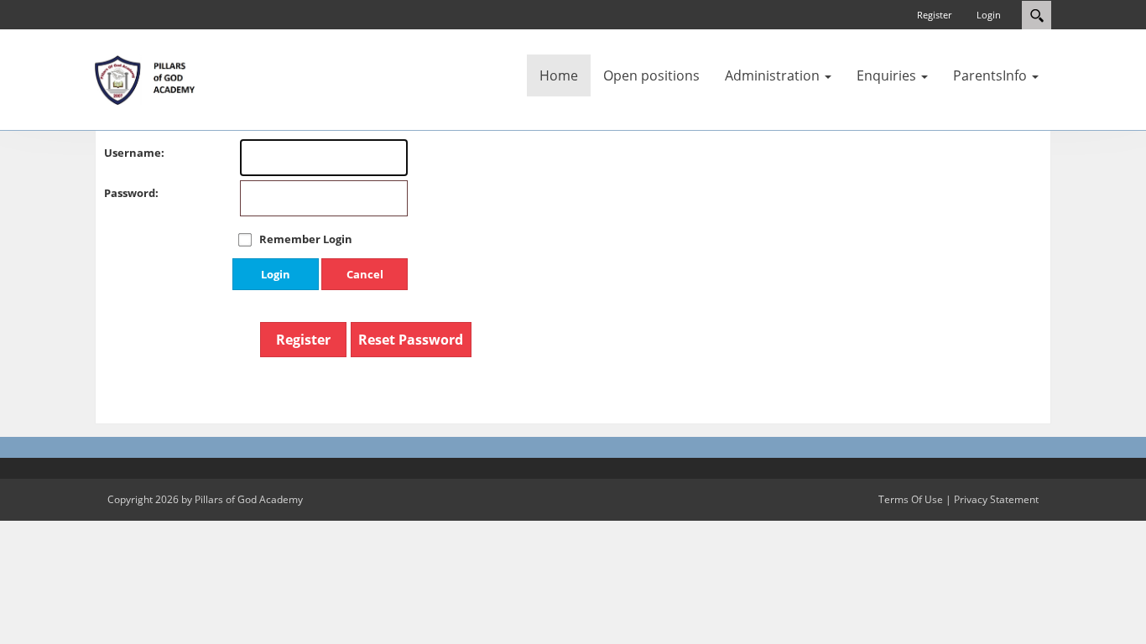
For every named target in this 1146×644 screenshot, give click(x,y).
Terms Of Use (910, 499)
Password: (121, 192)
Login (989, 14)
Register (934, 14)
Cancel (364, 274)
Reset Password (410, 339)
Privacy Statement (996, 499)
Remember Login (305, 239)
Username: (121, 152)
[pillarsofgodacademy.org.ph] (145, 78)
